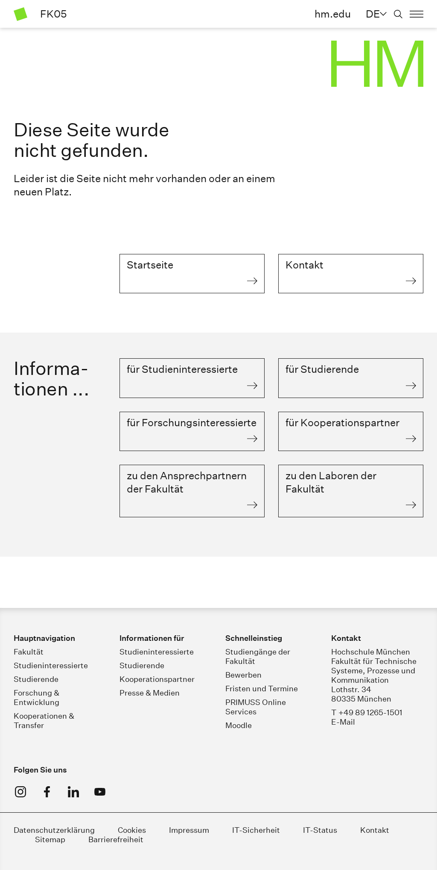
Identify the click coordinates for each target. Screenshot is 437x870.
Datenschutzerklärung (54, 830)
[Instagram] (20, 792)
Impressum (189, 830)
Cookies (132, 830)
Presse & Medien (149, 692)
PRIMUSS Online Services (255, 707)
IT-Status (320, 830)
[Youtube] (100, 792)
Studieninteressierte (51, 665)
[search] (398, 14)
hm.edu (333, 14)
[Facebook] (47, 792)
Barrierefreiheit (115, 839)
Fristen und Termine (261, 688)
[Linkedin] (73, 792)
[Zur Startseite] (20, 14)
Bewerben (243, 674)
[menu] (416, 14)
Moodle (238, 725)
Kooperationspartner (157, 679)
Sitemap (50, 839)
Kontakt (374, 830)
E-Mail (343, 721)
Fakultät (29, 651)
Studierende (36, 679)
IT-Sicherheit (256, 830)
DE (373, 14)
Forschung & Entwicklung (36, 697)
